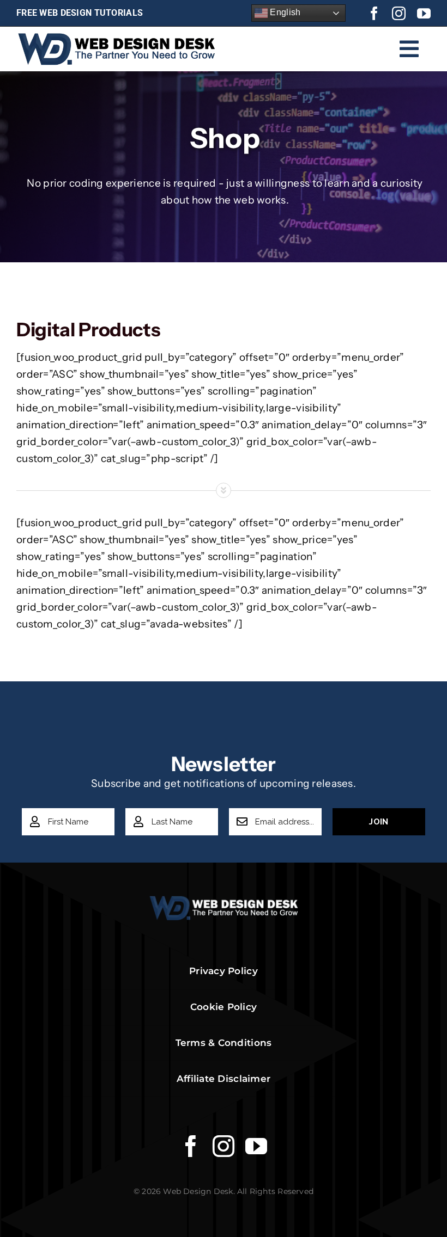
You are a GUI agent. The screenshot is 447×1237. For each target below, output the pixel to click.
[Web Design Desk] (223, 900)
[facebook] (374, 13)
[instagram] (399, 13)
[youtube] (424, 13)
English (284, 12)
